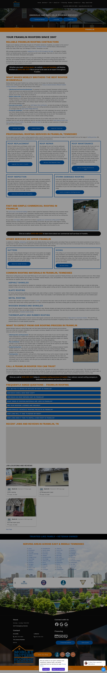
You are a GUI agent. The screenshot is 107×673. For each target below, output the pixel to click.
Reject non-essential (58, 669)
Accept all (46, 669)
